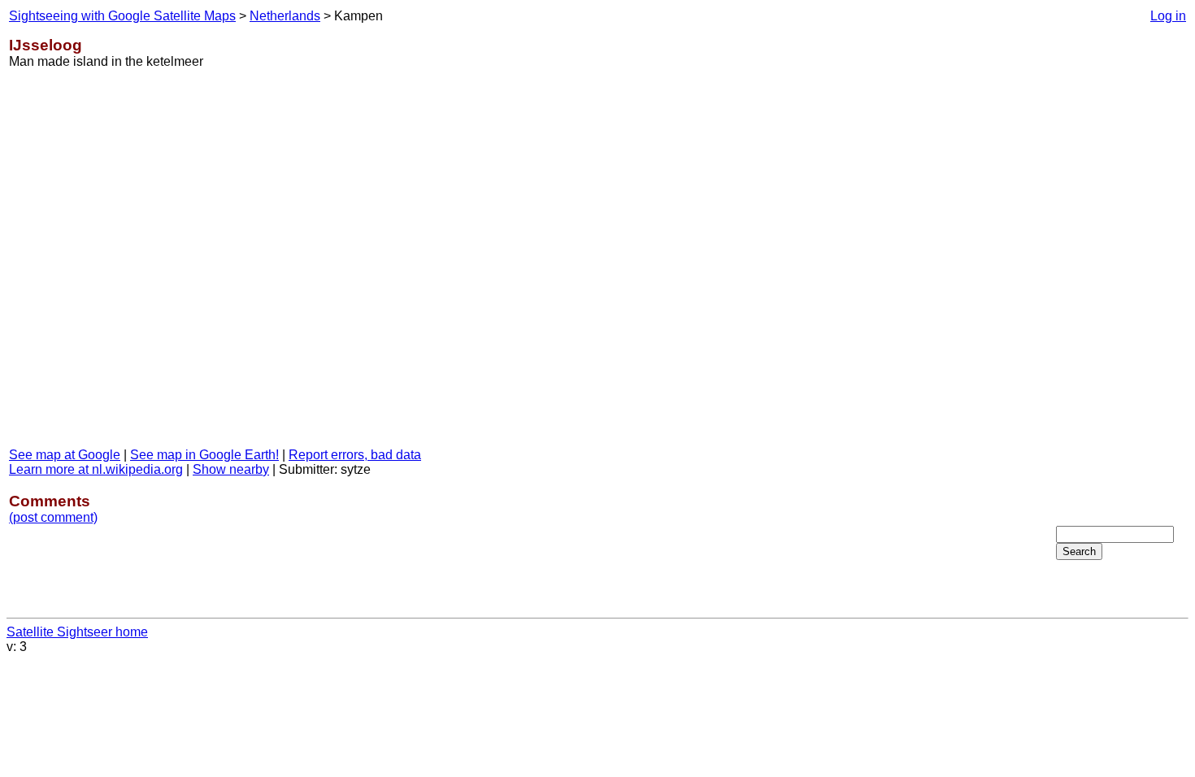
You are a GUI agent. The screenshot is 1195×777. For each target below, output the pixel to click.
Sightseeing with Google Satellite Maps (122, 16)
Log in (1168, 16)
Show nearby (231, 469)
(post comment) (53, 517)
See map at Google (64, 455)
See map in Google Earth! (204, 455)
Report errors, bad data (355, 455)
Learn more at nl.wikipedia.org (96, 469)
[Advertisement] (1121, 267)
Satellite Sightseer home (77, 632)
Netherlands (285, 16)
